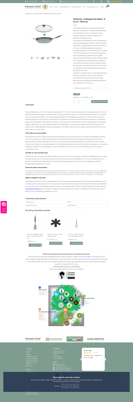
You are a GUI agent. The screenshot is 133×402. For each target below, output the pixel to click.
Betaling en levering (58, 353)
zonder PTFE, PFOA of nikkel (81, 256)
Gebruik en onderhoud (32, 360)
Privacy (55, 354)
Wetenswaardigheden (32, 358)
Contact (102, 7)
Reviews (28, 364)
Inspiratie (28, 354)
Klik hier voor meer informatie (72, 381)
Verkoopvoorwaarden (59, 351)
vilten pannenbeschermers (33, 189)
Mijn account (29, 366)
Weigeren (75, 386)
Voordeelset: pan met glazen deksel (51, 13)
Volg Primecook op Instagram (63, 370)
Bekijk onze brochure (32, 362)
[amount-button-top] (78, 101)
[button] (63, 34)
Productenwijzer (75, 7)
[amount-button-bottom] (78, 102)
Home (51, 7)
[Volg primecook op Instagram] (101, 1)
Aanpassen (57, 386)
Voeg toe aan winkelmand (100, 101)
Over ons (28, 351)
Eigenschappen (64, 7)
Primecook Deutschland (32, 394)
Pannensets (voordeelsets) (32, 13)
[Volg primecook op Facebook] (94, 1)
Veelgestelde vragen (31, 356)
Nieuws (28, 353)
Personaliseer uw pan (93, 7)
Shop (55, 7)
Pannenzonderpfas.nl (32, 392)
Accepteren (66, 386)
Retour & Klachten (58, 358)
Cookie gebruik (57, 356)
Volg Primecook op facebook (63, 368)
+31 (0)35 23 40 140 (31, 1)
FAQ (84, 7)
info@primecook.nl (49, 1)
